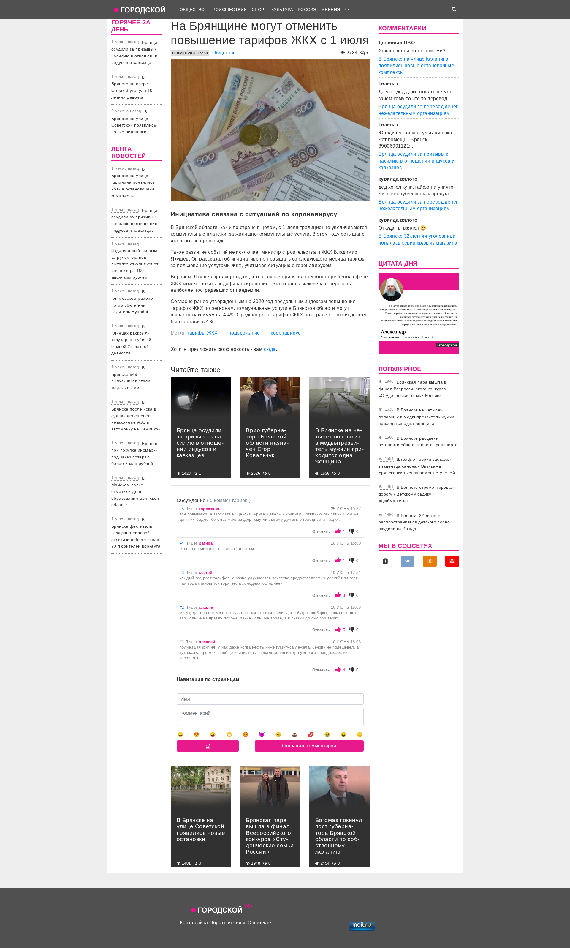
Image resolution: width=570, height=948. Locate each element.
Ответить (321, 531)
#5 (182, 509)
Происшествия (228, 9)
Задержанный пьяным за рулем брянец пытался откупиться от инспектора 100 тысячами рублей (134, 264)
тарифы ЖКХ (202, 332)
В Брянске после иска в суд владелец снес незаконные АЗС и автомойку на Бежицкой (136, 415)
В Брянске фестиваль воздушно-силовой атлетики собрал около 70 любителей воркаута (135, 533)
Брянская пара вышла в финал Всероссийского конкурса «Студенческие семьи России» (412, 389)
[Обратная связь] (347, 9)
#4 (182, 543)
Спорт (259, 9)
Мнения (330, 9)
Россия (307, 9)
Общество (192, 9)
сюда (270, 349)
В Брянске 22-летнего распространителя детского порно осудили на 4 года (414, 522)
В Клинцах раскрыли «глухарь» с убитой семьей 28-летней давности (131, 340)
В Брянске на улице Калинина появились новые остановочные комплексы (133, 182)
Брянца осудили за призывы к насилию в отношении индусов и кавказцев (417, 161)
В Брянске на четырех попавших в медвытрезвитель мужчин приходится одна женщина (418, 417)
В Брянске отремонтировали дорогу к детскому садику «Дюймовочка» (417, 494)
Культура (282, 9)
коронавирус (285, 332)
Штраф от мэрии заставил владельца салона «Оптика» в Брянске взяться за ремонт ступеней (417, 466)
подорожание (244, 332)
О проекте (259, 922)
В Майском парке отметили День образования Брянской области (135, 491)
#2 (182, 607)
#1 (182, 642)
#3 (182, 572)
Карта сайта (194, 922)
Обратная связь (227, 922)
